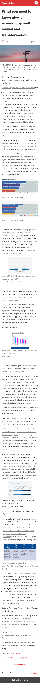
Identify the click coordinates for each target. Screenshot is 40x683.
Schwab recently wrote (17, 371)
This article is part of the (18, 87)
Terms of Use (9, 627)
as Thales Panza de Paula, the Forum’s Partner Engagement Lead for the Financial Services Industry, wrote (19, 432)
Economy (17, 658)
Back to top (34, 674)
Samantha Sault (14, 80)
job (22, 658)
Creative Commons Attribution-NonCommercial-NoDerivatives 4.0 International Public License (18, 621)
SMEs (26, 658)
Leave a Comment (20, 664)
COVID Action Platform (21, 573)
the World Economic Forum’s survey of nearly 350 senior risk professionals (20, 146)
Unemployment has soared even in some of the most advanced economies (19, 232)
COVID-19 (9, 658)
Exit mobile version (20, 680)
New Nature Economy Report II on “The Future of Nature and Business (19, 466)
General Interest (15, 653)
